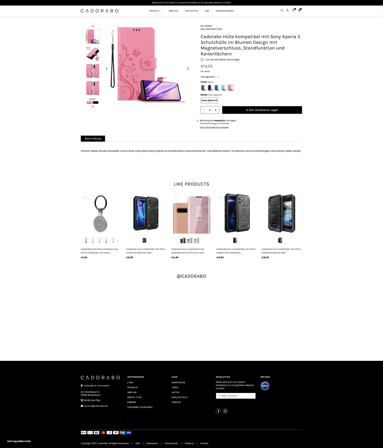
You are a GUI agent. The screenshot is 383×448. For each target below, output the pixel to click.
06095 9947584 (92, 400)
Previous (84, 240)
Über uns (132, 392)
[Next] (188, 68)
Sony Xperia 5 (209, 100)
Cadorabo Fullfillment (140, 407)
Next (117, 240)
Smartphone (178, 382)
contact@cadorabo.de (96, 405)
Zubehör (176, 402)
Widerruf (189, 443)
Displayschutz (180, 397)
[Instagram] (225, 411)
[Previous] (107, 68)
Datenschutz (172, 443)
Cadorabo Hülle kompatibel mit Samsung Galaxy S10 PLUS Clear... (188, 251)
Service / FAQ (134, 397)
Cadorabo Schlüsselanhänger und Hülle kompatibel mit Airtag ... (99, 251)
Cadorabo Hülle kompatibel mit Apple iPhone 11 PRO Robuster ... (236, 251)
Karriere (131, 402)
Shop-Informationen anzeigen (214, 127)
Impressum (152, 443)
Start (130, 382)
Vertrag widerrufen (19, 441)
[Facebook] (218, 411)
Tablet (175, 387)
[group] (101, 213)
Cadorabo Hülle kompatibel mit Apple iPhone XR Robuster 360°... (145, 251)
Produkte (132, 387)
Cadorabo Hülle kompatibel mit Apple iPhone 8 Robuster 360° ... (281, 251)
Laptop (175, 392)
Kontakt (204, 443)
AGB (137, 443)
